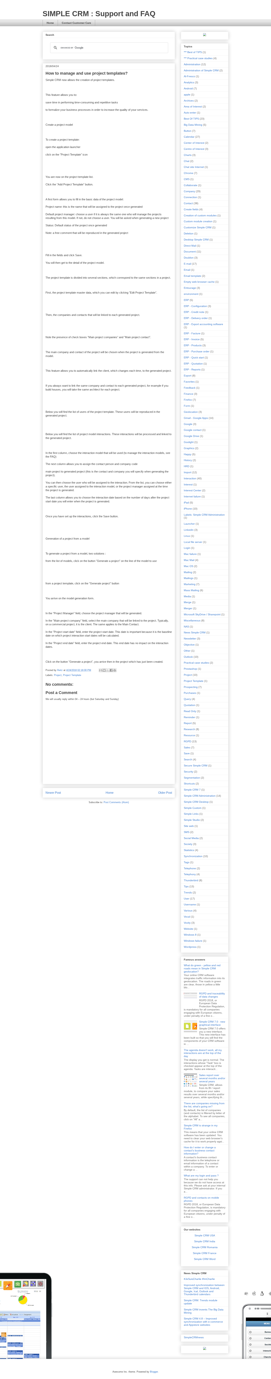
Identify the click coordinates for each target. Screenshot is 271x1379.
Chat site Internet (194, 166)
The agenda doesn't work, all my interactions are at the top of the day (203, 1053)
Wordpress (190, 946)
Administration (192, 64)
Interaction (190, 478)
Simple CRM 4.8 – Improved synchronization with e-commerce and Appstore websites (203, 1321)
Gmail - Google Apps (196, 417)
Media (187, 596)
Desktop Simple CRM (196, 239)
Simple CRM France (204, 1253)
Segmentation (192, 777)
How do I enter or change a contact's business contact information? (200, 1150)
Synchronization (193, 856)
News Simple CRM (195, 632)
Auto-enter (190, 112)
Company (189, 191)
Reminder (189, 717)
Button (187, 130)
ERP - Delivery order (196, 318)
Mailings (188, 578)
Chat (186, 161)
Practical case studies (196, 662)
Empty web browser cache (199, 281)
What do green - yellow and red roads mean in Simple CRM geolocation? (202, 968)
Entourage (190, 287)
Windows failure (193, 940)
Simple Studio (192, 819)
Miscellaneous (192, 620)
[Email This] (101, 670)
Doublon (189, 257)
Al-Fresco (189, 76)
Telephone (190, 868)
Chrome (188, 173)
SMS (186, 832)
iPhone (188, 508)
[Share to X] (108, 670)
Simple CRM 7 (192, 789)
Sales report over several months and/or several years (212, 1078)
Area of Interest (193, 106)
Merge (187, 602)
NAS (186, 626)
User (186, 898)
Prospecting (191, 687)
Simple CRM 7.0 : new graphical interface (212, 1023)
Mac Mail (189, 560)
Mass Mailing (191, 590)
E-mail (187, 263)
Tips (186, 886)
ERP (186, 300)
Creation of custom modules (200, 215)
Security (188, 771)
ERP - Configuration (195, 306)
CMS (187, 179)
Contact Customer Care (76, 22)
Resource (189, 735)
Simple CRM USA (204, 1235)
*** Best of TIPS (193, 52)
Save (187, 753)
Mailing (188, 572)
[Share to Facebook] (111, 670)
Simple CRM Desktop (196, 801)
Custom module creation (198, 221)
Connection (190, 197)
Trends (188, 892)
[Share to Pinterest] (115, 670)
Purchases (190, 692)
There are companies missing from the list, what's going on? (204, 1105)
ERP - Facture (192, 333)
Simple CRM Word (205, 1259)
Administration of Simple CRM (201, 70)
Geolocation (191, 411)
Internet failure (192, 496)
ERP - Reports (192, 369)
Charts (188, 155)
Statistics (189, 850)
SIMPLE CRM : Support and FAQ (99, 14)
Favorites (189, 381)
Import (187, 472)
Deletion (188, 233)
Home (50, 22)
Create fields (191, 209)
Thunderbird (191, 880)
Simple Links (191, 813)
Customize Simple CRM (197, 227)
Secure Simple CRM (195, 765)
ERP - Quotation (193, 363)
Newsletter (190, 638)
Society (188, 844)
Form (187, 405)
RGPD (187, 741)
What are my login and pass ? (201, 1175)
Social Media (191, 838)
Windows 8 (190, 934)
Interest (188, 484)
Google (188, 424)
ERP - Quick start (194, 357)
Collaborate (190, 185)
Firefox (188, 399)
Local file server (193, 542)
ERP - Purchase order (196, 351)
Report (188, 723)
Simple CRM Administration (200, 795)
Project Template (72, 675)
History (188, 460)
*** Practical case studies (198, 58)
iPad (186, 502)
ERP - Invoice (192, 339)
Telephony (190, 874)
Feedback (189, 387)
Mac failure (190, 553)
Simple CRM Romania (205, 1247)
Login (187, 547)
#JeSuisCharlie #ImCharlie (199, 1278)
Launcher (189, 523)
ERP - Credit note (194, 312)
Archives (189, 100)
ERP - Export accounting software (203, 324)
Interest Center (192, 490)
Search (188, 759)
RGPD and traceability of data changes (212, 995)
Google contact (192, 429)
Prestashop (190, 668)
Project (58, 675)
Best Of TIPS (191, 118)
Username (190, 904)
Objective (189, 644)
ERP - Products (193, 345)
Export (187, 375)
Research (189, 729)
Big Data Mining (193, 124)
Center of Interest (194, 142)
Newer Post (53, 792)
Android (188, 88)
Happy (187, 454)
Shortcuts (189, 783)
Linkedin (189, 529)
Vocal (187, 916)
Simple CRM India (204, 1241)
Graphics (189, 448)
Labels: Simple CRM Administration (204, 514)
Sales (187, 747)
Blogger (154, 1371)
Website (188, 928)
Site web (189, 825)
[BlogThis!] (104, 670)
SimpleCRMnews (194, 1337)
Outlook (188, 656)
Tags (186, 862)
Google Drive (191, 436)
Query (187, 699)
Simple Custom (192, 807)
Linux (187, 535)
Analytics (189, 82)
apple (187, 94)
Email (187, 269)
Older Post (165, 792)
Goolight (189, 442)
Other (187, 650)
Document (190, 251)
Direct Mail (190, 245)
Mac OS (188, 566)
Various (188, 910)
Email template (192, 275)
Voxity (187, 922)
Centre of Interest (194, 148)
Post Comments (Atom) (116, 802)
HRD (186, 466)
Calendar (189, 136)
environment (191, 293)
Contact (188, 203)
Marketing (189, 584)
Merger (188, 608)
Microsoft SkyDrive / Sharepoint (202, 614)
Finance (188, 393)
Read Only (190, 711)
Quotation (189, 705)
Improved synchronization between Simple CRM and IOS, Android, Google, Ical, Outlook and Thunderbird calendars (204, 1290)
